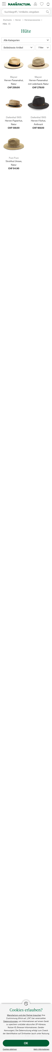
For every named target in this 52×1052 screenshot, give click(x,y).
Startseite (7, 20)
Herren (18, 20)
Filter (41, 47)
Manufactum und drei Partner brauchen (24, 1015)
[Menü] (4, 4)
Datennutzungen (10, 1021)
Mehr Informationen (41, 1049)
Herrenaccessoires (32, 20)
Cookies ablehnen (10, 1049)
